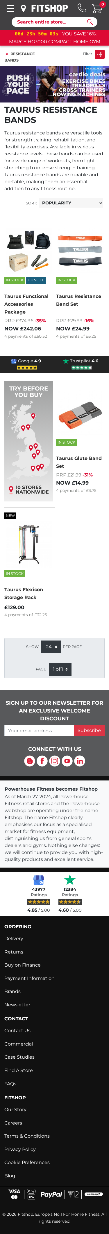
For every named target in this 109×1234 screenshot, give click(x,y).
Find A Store (18, 1070)
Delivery (13, 938)
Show (32, 647)
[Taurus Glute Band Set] (80, 413)
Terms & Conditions (27, 1136)
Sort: (31, 203)
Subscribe (89, 730)
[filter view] (100, 54)
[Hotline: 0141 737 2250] (82, 7)
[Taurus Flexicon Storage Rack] (28, 544)
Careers (13, 1123)
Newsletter (17, 1005)
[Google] (38, 879)
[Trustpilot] (70, 879)
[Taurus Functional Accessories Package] (28, 251)
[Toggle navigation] (10, 8)
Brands (12, 991)
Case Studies (19, 1057)
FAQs (10, 1084)
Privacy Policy (20, 1149)
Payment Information (29, 978)
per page (72, 647)
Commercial (18, 1044)
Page (41, 669)
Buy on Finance (22, 965)
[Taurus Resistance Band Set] (80, 251)
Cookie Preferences (27, 1162)
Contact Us (17, 1030)
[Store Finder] (23, 8)
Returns (13, 952)
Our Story (15, 1109)
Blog (9, 1176)
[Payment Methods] (54, 1194)
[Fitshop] (50, 8)
